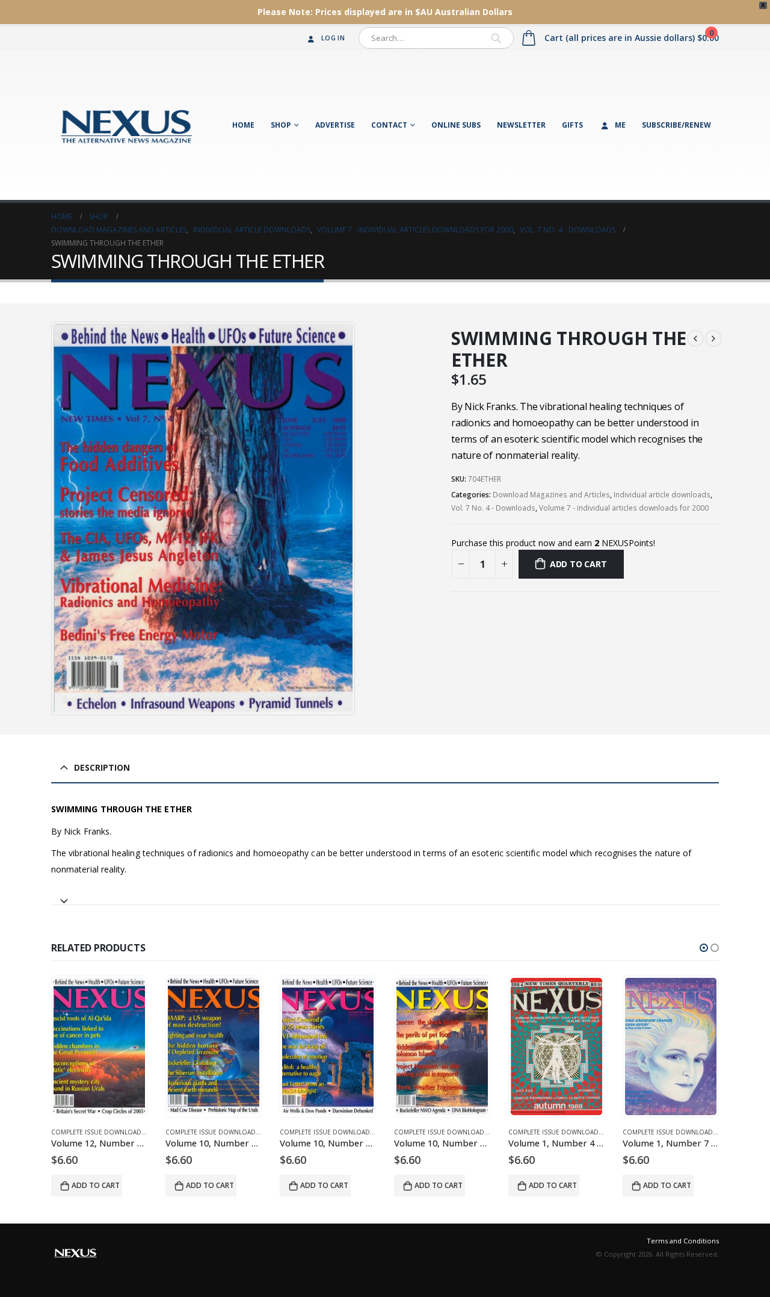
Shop (281, 125)
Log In (333, 37)
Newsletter (521, 125)
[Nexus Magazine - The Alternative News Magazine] (126, 124)
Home (243, 125)
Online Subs (456, 125)
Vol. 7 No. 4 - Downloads (493, 508)
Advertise (335, 125)
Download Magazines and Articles (551, 495)
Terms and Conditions (683, 1240)
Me (620, 125)
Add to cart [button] (96, 1185)
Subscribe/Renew (676, 125)
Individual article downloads (662, 495)
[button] (703, 948)
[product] (99, 1046)
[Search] (496, 38)
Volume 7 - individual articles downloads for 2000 (624, 508)
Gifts (572, 125)
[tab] (385, 895)
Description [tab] (102, 767)
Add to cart (578, 564)
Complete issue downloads (98, 1132)
